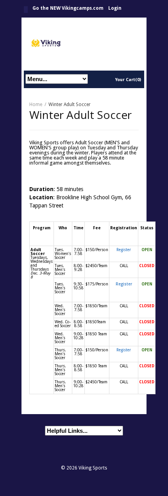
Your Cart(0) (128, 79)
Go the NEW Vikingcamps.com (68, 8)
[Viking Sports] (84, 44)
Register (123, 250)
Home (26, 9)
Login (115, 8)
